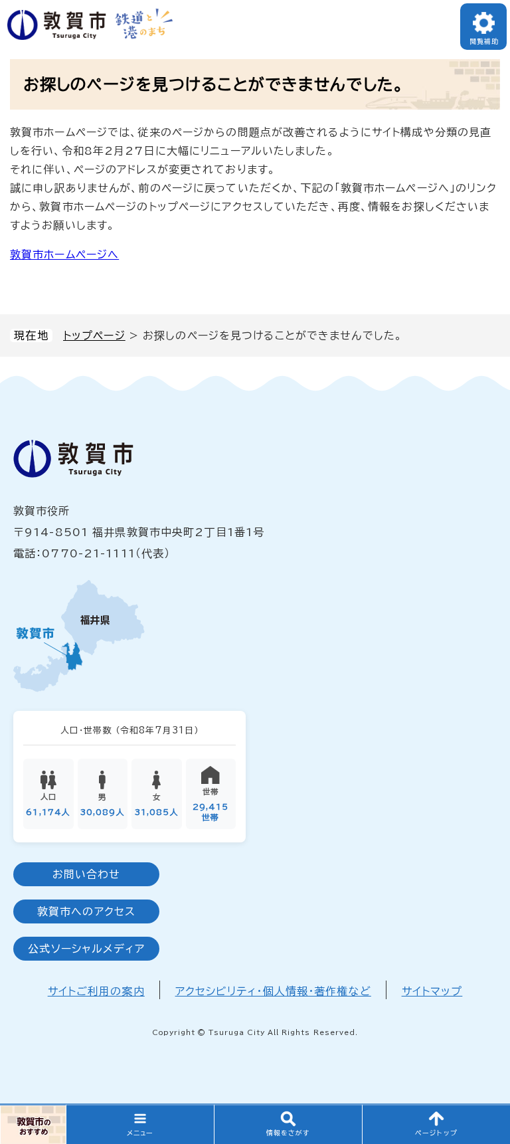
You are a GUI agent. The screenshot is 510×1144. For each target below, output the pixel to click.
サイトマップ (432, 991)
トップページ (94, 335)
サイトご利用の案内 (96, 991)
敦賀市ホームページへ (64, 254)
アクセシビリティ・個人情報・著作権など (273, 991)
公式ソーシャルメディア (86, 948)
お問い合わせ (86, 874)
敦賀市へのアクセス (86, 911)
